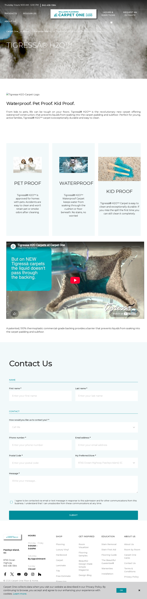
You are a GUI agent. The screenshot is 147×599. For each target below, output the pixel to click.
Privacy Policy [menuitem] (131, 577)
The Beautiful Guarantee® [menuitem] (108, 562)
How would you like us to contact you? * (29, 420)
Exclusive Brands (43, 31)
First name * (15, 388)
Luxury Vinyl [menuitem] (62, 549)
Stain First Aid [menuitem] (108, 549)
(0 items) (111, 22)
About (26, 31)
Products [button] (11, 13)
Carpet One (12, 31)
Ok (121, 590)
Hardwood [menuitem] (61, 555)
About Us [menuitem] (129, 544)
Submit (73, 515)
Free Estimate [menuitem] (63, 576)
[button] (100, 22)
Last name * (81, 388)
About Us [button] (10, 21)
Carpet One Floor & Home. (24, 580)
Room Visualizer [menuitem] (84, 546)
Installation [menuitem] (107, 574)
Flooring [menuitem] (60, 544)
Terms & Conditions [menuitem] (130, 570)
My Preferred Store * (85, 456)
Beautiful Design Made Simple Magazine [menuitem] (85, 565)
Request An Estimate (130, 13)
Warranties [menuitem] (107, 568)
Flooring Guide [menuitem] (109, 555)
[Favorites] (106, 22)
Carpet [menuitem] (59, 560)
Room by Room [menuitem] (132, 549)
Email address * (83, 438)
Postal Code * (15, 456)
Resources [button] (29, 13)
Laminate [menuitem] (61, 565)
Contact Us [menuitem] (130, 563)
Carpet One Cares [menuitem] (130, 556)
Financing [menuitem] (61, 581)
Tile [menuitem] (58, 571)
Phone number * (17, 438)
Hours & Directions (108, 13)
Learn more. (20, 593)
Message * (14, 473)
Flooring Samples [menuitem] (83, 554)
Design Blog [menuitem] (85, 575)
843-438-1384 (49, 5)
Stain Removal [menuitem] (108, 544)
